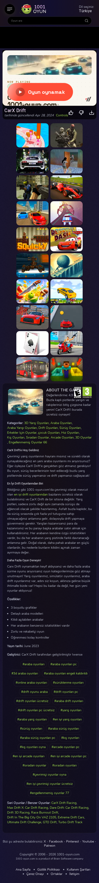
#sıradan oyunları (64, 765)
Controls (62, 115)
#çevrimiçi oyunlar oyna (49, 774)
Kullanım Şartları (78, 870)
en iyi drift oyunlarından (31, 494)
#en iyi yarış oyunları (67, 719)
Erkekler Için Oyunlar (22, 432)
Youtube (88, 842)
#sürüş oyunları (31, 728)
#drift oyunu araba (34, 692)
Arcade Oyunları (62, 437)
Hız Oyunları (70, 432)
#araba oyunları (33, 664)
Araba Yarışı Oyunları (22, 428)
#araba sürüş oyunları (63, 728)
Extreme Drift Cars (71, 817)
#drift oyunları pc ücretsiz (36, 710)
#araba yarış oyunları (32, 719)
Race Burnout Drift (44, 812)
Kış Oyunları (15, 437)
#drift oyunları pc (66, 692)
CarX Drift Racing (63, 803)
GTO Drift (50, 822)
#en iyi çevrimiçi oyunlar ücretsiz (49, 784)
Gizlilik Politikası (48, 870)
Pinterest (72, 842)
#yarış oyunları (71, 710)
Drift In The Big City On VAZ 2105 (31, 817)
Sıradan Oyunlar (37, 437)
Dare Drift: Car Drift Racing (69, 808)
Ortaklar (56, 874)
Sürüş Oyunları (70, 428)
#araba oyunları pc (63, 664)
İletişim (74, 874)
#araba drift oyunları (68, 701)
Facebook (56, 842)
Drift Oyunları (48, 428)
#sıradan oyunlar (34, 765)
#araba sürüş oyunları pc (37, 738)
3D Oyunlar (83, 437)
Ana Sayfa (23, 870)
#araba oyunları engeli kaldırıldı (65, 673)
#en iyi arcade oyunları (28, 756)
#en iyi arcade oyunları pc (68, 756)
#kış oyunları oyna (33, 747)
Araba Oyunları (61, 423)
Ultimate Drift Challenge (24, 822)
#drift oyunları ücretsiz (32, 701)
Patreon (49, 846)
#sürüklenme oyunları (68, 682)
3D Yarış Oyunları (36, 423)
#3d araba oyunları (25, 673)
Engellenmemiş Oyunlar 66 (28, 442)
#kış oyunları (70, 738)
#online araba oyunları (31, 682)
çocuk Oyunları (49, 432)
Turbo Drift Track (70, 822)
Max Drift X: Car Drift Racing (27, 808)
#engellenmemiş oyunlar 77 (49, 793)
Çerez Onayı (35, 874)
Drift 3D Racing (18, 812)
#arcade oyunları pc (65, 747)
